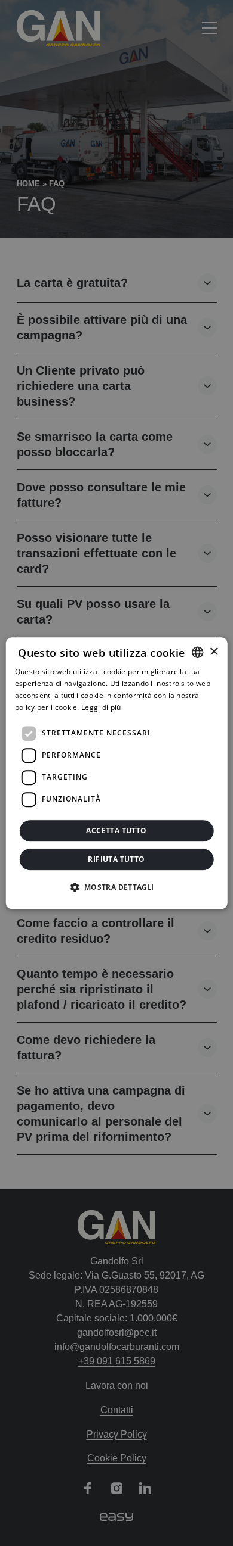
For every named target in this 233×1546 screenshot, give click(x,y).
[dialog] (117, 773)
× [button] (213, 651)
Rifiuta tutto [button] (116, 859)
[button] (116, 887)
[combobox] (197, 652)
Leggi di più (101, 707)
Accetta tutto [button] (116, 830)
